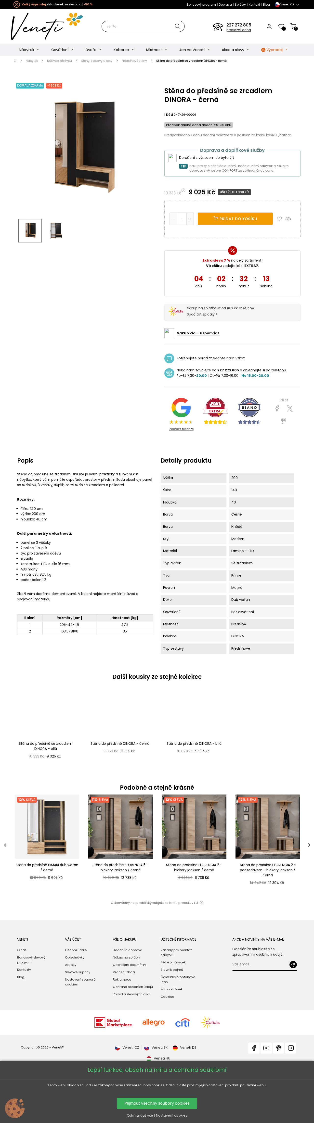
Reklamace (122, 979)
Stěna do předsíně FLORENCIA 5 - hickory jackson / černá (120, 867)
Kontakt (254, 4)
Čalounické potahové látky (178, 979)
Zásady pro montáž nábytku (176, 952)
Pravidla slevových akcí (131, 994)
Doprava (225, 4)
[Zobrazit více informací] (232, 158)
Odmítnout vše (140, 1115)
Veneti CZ (130, 1047)
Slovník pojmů (172, 969)
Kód (169, 114)
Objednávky (74, 957)
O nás (21, 950)
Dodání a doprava (127, 950)
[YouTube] (266, 1048)
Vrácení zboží (124, 972)
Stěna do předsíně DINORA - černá (120, 743)
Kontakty (24, 969)
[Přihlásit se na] (293, 964)
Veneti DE (188, 1047)
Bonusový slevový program (31, 960)
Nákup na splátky (126, 957)
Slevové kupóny (77, 972)
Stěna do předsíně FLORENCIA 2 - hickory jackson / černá (194, 867)
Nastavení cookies (171, 1115)
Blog (266, 4)
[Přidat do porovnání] (290, 218)
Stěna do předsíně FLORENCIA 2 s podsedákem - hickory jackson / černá (268, 870)
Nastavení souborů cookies (80, 982)
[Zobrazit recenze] (215, 411)
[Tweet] (290, 409)
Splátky (240, 4)
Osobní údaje (76, 950)
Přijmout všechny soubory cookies (157, 1103)
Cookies (167, 996)
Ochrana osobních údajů (133, 986)
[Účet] (269, 26)
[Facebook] (254, 1048)
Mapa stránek (172, 989)
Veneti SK (160, 1047)
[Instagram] (290, 1048)
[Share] (277, 409)
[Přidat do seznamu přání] (281, 219)
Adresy (70, 964)
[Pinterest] (283, 421)
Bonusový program (201, 4)
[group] (46, 845)
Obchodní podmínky (129, 964)
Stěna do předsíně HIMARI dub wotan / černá (47, 867)
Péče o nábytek (173, 962)
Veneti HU (162, 1058)
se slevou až (57, 4)
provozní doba (238, 29)
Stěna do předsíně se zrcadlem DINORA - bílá (45, 746)
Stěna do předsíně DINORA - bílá (194, 743)
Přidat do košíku (237, 218)
